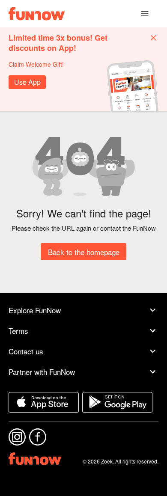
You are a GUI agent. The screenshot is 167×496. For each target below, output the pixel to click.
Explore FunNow (35, 310)
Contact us (26, 351)
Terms (18, 330)
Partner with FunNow (42, 371)
